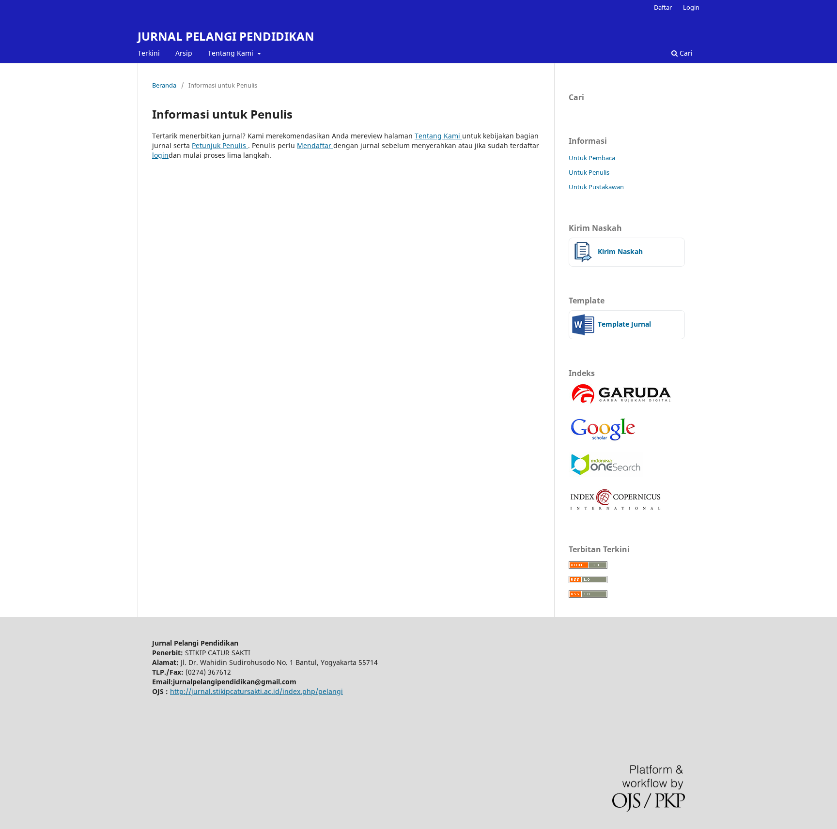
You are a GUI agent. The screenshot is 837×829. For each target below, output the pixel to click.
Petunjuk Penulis (220, 145)
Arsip (183, 53)
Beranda (164, 85)
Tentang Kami (231, 53)
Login (691, 7)
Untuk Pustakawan (596, 186)
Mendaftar (315, 145)
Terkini (149, 53)
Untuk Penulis (589, 172)
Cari (685, 53)
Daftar (663, 7)
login (160, 155)
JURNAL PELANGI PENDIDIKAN (226, 36)
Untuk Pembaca (592, 157)
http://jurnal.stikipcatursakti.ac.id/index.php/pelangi (256, 691)
